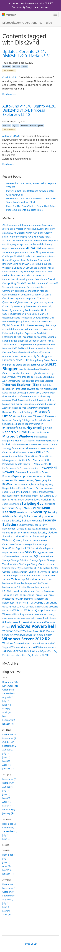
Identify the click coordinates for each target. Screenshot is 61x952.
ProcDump (42, 472)
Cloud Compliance (37, 279)
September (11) (10, 693)
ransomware (20, 484)
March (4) (7, 805)
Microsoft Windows (17, 436)
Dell (47, 317)
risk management (29, 495)
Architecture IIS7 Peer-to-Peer (31, 240)
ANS (30, 236)
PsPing (30, 480)
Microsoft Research (44, 416)
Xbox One (29, 651)
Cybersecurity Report (13, 313)
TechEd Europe (10, 575)
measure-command (35, 403)
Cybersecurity (23, 302)
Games (6, 352)
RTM (10, 499)
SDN (39, 508)
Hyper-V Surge (18, 376)
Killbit (47, 388)
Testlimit (41, 579)
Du (22, 329)
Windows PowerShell (33, 626)
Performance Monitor (27, 468)
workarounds (51, 647)
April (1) (6, 764)
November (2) (9, 779)
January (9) (7, 723)
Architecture (8, 240)
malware (6, 400)
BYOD (26, 267)
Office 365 (42, 452)
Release (14, 488)
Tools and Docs (10, 594)
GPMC (19, 360)
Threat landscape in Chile (27, 583)
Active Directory (46, 228)
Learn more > (42, 7)
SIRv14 (21, 552)
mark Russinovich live (42, 400)
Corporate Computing (24, 298)
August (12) (8, 697)
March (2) (7, 869)
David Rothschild (23, 317)
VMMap (44, 606)
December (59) (10, 682)
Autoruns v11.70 (10, 135)
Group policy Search (26, 364)
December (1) (9, 854)
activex (6, 232)
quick (48, 480)
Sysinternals (46, 564)
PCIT (46, 460)
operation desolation (13, 456)
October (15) (8, 689)
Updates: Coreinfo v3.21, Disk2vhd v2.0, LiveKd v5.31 (26, 53)
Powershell (48, 468)
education (31, 329)
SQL (36, 556)
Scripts (19, 508)
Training (28, 598)
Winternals (26, 647)
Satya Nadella (41, 499)
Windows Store (11, 643)
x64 (4, 651)
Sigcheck (21, 548)
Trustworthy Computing (42, 602)
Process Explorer (36, 125)
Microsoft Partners (22, 416)
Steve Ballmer (46, 556)
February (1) (8, 809)
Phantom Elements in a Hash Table (24, 209)
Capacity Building (23, 271)
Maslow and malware (13, 403)
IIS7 (4, 380)
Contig (48, 294)
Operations (31, 456)
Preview (22, 472)
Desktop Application (19, 321)
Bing (38, 252)
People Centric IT (24, 463)
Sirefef (13, 552)
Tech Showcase (42, 571)
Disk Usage (50, 325)
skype (40, 552)
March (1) (7, 716)
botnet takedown (37, 256)
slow (45, 552)
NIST (49, 448)
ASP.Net (14, 248)
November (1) (9, 888)
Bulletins (17, 267)
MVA (40, 444)
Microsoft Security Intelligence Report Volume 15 (27, 429)
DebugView (39, 317)
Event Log (15, 344)
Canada (33, 267)
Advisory (38, 232)
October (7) (8, 742)
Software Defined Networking (17, 556)
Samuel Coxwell (24, 499)
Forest (50, 348)
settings (43, 544)
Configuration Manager (37, 290)
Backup (13, 252)
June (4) (6, 838)
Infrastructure (15, 380)
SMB (51, 552)
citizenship (22, 279)
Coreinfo (6, 67)
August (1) (7, 786)
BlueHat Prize (21, 256)
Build (40, 263)
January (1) (7, 768)
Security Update (47, 532)
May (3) (6, 798)
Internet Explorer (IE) (19, 384)
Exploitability (27, 344)
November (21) (10, 685)
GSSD (40, 364)
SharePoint (8, 548)
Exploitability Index (45, 344)
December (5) (9, 734)
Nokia (33, 452)
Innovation (29, 380)
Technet (6, 579)
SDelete (28, 508)
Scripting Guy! (33, 503)
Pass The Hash (35, 460)
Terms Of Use (30, 943)
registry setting (36, 484)
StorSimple (24, 564)
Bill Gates (30, 252)
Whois (17, 618)
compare (19, 290)
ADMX (29, 232)
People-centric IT (42, 463)
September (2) (9, 745)
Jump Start (20, 388)
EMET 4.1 (47, 329)
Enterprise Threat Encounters (17, 336)
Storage (6, 560)
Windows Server (12, 631)
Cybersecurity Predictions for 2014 (28, 310)
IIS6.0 (51, 376)
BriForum (7, 263)
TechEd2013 (49, 575)
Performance (9, 468)
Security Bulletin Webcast (27, 520)
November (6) (9, 738)
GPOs (26, 360)
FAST (14, 348)
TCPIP (30, 571)
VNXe (10, 610)
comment (41, 283)
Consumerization (11, 294)
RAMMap (7, 484)
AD (11, 232)
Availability (47, 248)
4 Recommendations (30, 224)
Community (8, 290)
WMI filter (38, 647)
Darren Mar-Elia (40, 313)
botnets (51, 256)
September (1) (9, 895)
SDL (34, 508)
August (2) (7, 749)
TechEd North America (30, 575)
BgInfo (15, 125)
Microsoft (9, 15)
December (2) (9, 823)
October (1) (8, 782)
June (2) (6, 906)
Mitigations (8, 440)
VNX (4, 610)
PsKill (13, 480)
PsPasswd (21, 480)
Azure (5, 252)
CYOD (28, 313)
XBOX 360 (18, 651)
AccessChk (32, 228)
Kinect (53, 388)
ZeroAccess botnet (12, 655)
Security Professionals (25, 532)
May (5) (6, 708)
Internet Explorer (44, 380)
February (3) (8, 719)
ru (14, 499)
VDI (23, 606)
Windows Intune (34, 622)
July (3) (5, 753)
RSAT (5, 499)
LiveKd (24, 67)
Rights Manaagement (43, 491)
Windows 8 (37, 618)
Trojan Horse (21, 602)
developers (47, 321)
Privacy (31, 472)
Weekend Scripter (34, 614)
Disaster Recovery (34, 325)
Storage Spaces (38, 560)
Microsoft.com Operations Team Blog (27, 22)
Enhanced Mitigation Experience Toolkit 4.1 (25, 333)
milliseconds (40, 436)
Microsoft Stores (40, 432)
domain (16, 329)
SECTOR (28, 512)
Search (20, 512)
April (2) (6, 712)
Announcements (18, 236)
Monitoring (42, 440)
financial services (37, 348)
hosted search (24, 373)
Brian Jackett (44, 260)
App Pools (39, 236)
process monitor (33, 476)
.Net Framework (10, 224)
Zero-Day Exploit (30, 655)
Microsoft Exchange (23, 412)
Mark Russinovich (21, 400)
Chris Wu (29, 275)
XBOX (9, 651)
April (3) (6, 866)
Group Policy (36, 360)
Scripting (16, 503)
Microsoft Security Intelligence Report (22, 420)
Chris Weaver (17, 275)
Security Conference (27, 524)
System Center (10, 567)
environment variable (45, 336)
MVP (45, 444)
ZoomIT (44, 655)
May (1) (6, 760)
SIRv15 (30, 552)
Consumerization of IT (32, 294)
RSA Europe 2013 (48, 495)
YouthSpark (42, 651)
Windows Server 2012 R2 (26, 638)
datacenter (8, 317)
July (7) (5, 700)
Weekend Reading (13, 614)
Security (40, 512)
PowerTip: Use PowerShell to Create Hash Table (31, 206)
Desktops (35, 321)
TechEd (54, 571)
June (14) (6, 704)
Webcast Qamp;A (34, 610)
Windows (25, 618)
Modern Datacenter (25, 440)
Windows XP (27, 643)
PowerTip (10, 472)
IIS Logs (43, 376)
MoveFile (25, 444)
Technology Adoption (24, 579)
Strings (35, 564)
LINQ (38, 392)
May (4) (6, 910)
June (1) (6, 757)
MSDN (34, 444)
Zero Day (53, 651)
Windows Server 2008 (34, 631)
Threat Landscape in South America (32, 591)
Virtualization (33, 606)
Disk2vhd (16, 67)
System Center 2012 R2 (30, 567)
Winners (15, 647)
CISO (37, 275)
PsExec (5, 480)
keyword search (35, 388)
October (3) (8, 827)
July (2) (5, 790)
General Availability (21, 352)
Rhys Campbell (23, 491)
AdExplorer (19, 232)
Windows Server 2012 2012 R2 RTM (33, 634)
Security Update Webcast (17, 536)
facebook (7, 348)
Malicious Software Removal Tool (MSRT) (29, 396)
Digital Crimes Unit (13, 325)
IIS (37, 376)
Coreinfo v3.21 (9, 77)
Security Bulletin (23, 516)
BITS (44, 252)
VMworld (53, 606)
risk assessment (10, 495)
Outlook (23, 460)
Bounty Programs (11, 260)
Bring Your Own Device (25, 263)
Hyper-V (6, 376)
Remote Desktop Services (31, 488)
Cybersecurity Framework (24, 306)
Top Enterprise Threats (31, 594)
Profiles (47, 476)
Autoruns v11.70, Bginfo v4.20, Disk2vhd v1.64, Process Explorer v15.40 (29, 110)
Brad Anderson (29, 260)
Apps (48, 236)
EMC (39, 329)
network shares (38, 448)
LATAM (31, 392)
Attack (22, 248)
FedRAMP (23, 348)
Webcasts (51, 610)
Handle (22, 369)
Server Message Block (26, 544)
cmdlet (31, 283)
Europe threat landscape (15, 340)
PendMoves (8, 463)
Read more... (9, 93)
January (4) (7, 813)
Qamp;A (40, 480)
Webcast (18, 610)
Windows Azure (16, 622)
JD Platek (41, 385)
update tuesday (11, 606)
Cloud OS (21, 283)
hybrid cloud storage (44, 373)
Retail (12, 491)
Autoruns (6, 125)
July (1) (5, 858)
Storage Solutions (20, 560)
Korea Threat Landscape (15, 392)
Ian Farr (31, 376)
